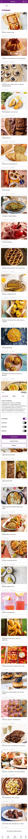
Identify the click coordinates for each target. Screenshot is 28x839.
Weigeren (14, 445)
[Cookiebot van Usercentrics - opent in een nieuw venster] (21, 392)
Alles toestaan (14, 436)
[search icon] (26, 2)
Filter (6, 5)
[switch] (25, 423)
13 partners (8, 407)
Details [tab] (14, 396)
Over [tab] (23, 396)
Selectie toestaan (14, 441)
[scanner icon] (24, 2)
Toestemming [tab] (5, 396)
